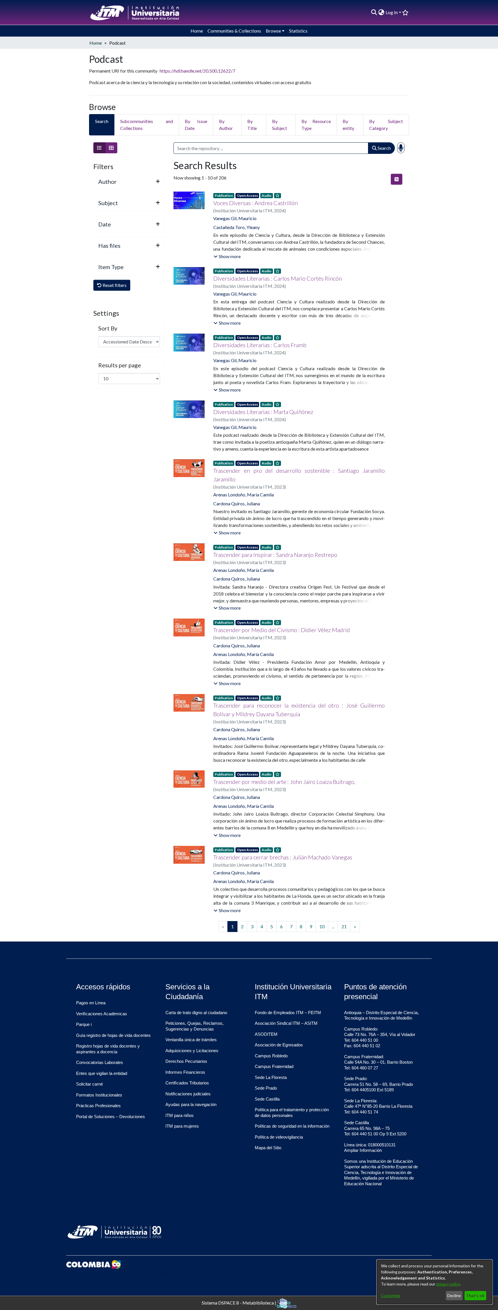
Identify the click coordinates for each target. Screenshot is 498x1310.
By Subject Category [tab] (386, 124)
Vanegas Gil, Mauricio (234, 218)
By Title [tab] (252, 124)
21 (344, 926)
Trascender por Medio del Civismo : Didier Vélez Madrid (281, 629)
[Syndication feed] (396, 179)
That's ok (475, 1295)
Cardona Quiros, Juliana (236, 503)
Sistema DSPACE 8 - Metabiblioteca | (239, 1302)
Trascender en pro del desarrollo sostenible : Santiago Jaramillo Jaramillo (298, 475)
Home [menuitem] (196, 30)
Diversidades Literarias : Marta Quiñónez (263, 411)
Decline (454, 1295)
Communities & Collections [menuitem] (234, 30)
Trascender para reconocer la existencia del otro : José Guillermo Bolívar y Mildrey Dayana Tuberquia (298, 709)
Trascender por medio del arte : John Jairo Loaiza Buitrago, (284, 781)
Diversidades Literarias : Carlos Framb (259, 344)
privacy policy (448, 1283)
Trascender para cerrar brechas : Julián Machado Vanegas (282, 857)
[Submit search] (374, 12)
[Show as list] (99, 147)
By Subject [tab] (279, 124)
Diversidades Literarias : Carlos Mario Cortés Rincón (277, 278)
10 (322, 926)
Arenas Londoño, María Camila (243, 494)
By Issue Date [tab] (196, 124)
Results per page (119, 365)
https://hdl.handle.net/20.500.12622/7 (197, 70)
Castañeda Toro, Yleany (236, 227)
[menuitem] (381, 12)
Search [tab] (101, 121)
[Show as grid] (111, 147)
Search (384, 148)
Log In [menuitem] (392, 12)
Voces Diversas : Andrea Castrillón (255, 202)
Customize (390, 1295)
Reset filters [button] (114, 285)
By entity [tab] (348, 124)
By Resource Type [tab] (316, 124)
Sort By (107, 328)
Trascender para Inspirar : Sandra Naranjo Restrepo (275, 554)
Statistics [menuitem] (298, 30)
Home (95, 43)
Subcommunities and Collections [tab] (146, 124)
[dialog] (434, 1282)
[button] (227, 256)
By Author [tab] (226, 124)
